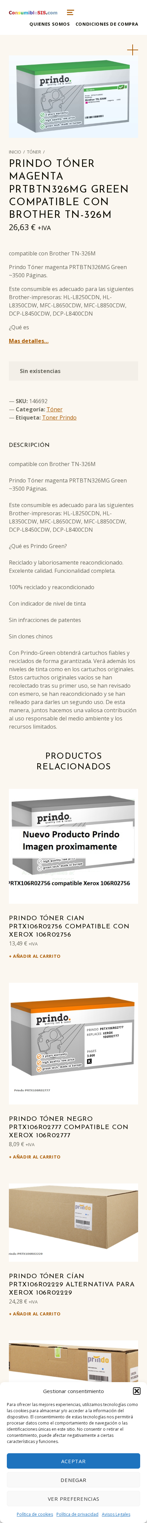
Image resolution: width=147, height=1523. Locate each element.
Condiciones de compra (107, 24)
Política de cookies (35, 1514)
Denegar (73, 1479)
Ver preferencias (73, 1498)
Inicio (15, 152)
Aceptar (73, 1461)
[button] (136, 1391)
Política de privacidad (77, 1514)
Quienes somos (49, 24)
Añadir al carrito (37, 956)
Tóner (34, 152)
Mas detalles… (29, 341)
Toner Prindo (59, 417)
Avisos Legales (116, 1514)
